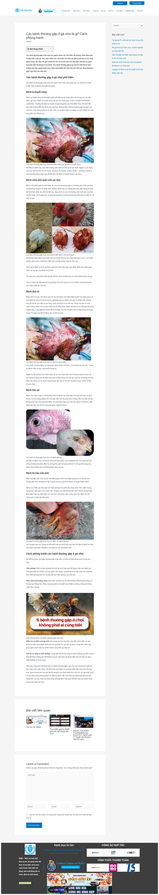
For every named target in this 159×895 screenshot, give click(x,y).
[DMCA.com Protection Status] (25, 883)
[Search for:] (128, 25)
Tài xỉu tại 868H (33, 727)
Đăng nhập (137, 3)
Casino (28, 42)
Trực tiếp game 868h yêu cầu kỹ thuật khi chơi (60, 731)
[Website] (84, 807)
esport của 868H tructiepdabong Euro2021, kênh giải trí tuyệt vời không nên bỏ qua (82, 735)
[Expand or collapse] (50, 48)
